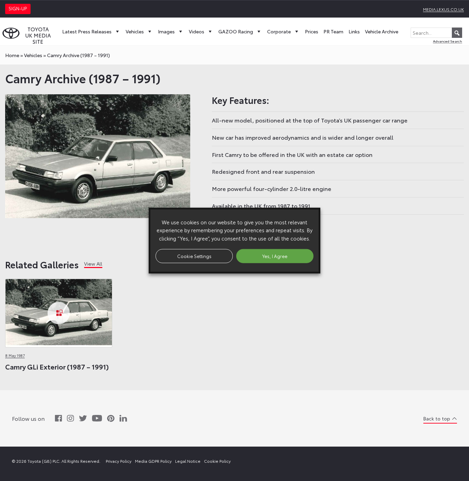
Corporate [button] (279, 31)
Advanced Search (447, 41)
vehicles (33, 55)
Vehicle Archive (381, 31)
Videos (196, 31)
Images (166, 31)
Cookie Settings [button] (194, 256)
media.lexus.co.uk (443, 9)
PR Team (333, 31)
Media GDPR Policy (153, 461)
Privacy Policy (118, 461)
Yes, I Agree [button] (274, 256)
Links (354, 31)
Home (12, 55)
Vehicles (135, 31)
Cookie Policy (217, 461)
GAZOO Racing (235, 31)
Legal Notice (188, 461)
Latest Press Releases (87, 31)
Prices (311, 31)
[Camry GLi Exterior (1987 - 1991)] (58, 313)
